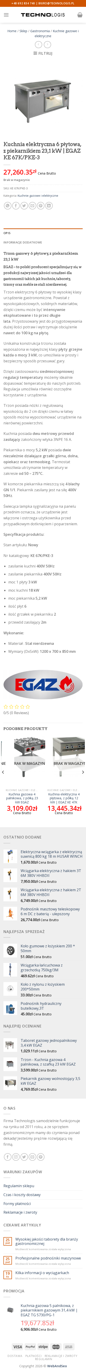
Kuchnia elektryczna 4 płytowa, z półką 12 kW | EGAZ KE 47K (64, 798)
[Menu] (6, 14)
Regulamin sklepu (18, 1185)
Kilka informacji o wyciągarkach (42, 1273)
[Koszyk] (80, 15)
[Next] (82, 781)
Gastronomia (40, 31)
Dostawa (15, 1356)
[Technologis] (43, 15)
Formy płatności (17, 1203)
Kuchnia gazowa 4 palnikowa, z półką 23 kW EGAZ (22, 798)
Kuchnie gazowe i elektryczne (38, 195)
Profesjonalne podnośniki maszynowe (48, 1258)
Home (12, 31)
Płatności (33, 1356)
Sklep (23, 31)
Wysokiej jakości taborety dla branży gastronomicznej (46, 1241)
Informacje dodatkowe (22, 242)
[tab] (43, 233)
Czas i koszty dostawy (22, 1194)
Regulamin (43, 1359)
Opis (7, 233)
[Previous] (3, 781)
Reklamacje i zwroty (20, 1212)
